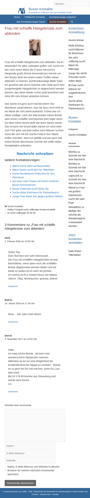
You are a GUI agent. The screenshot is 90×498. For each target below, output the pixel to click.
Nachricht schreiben (35, 153)
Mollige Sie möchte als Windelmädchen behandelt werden (76, 218)
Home (17, 17)
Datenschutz (45, 494)
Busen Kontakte (41, 9)
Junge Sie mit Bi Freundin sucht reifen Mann (77, 77)
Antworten (13, 286)
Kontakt (55, 494)
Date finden (74, 251)
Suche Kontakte (57, 21)
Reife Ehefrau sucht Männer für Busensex (76, 49)
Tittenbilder (74, 255)
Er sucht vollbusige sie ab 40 (21, 213)
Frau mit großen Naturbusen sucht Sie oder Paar (76, 195)
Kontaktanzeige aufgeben (62, 17)
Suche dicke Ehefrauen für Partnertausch (76, 104)
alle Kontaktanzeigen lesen (31, 21)
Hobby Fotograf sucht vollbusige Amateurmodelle (31, 209)
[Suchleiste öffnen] (72, 21)
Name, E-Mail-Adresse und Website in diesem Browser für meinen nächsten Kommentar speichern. (33, 470)
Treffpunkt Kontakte (34, 17)
